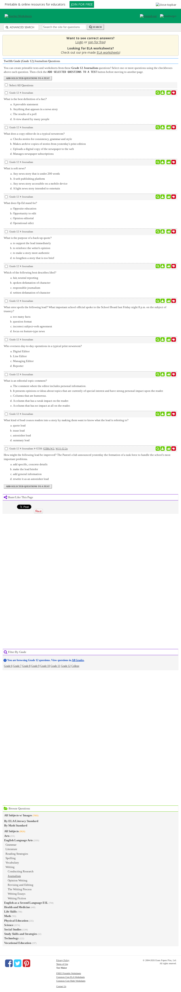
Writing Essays (16, 893)
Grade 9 (35, 666)
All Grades (78, 660)
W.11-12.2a (62, 448)
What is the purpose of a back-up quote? (28, 238)
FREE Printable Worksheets (68, 973)
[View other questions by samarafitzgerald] (162, 374)
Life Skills (10, 911)
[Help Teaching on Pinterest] (26, 963)
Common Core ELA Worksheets (70, 977)
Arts (6, 835)
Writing (10, 867)
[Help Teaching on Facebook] (9, 963)
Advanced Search (21, 27)
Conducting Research (21, 871)
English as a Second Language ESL (26, 902)
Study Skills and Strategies (20, 933)
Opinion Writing (17, 880)
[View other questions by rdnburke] (162, 231)
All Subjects (11, 831)
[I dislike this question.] (173, 93)
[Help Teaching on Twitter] (17, 963)
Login (79, 42)
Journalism (14, 876)
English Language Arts (18, 840)
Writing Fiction (17, 898)
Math (7, 916)
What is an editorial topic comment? (25, 380)
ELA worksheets (108, 52)
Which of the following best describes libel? (30, 272)
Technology (11, 938)
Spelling (11, 858)
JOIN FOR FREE (82, 4)
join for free (96, 42)
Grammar (11, 844)
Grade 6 (8, 666)
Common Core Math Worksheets (70, 981)
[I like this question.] (168, 93)
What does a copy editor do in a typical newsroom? (34, 133)
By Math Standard (15, 825)
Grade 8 (26, 666)
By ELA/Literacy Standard (21, 821)
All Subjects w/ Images (18, 815)
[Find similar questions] (158, 93)
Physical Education (16, 920)
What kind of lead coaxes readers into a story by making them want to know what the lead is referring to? (66, 420)
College (75, 666)
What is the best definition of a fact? (25, 99)
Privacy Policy (62, 960)
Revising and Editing (20, 884)
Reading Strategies (17, 853)
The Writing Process (20, 889)
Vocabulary (12, 862)
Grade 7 (17, 666)
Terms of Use (62, 964)
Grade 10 (45, 666)
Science (8, 925)
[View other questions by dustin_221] (162, 93)
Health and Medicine (17, 907)
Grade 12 (66, 666)
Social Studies (12, 929)
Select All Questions (21, 85)
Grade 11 (55, 666)
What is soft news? (15, 168)
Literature (11, 849)
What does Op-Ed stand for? (20, 203)
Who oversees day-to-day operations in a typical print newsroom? (43, 346)
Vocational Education (17, 943)
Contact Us (61, 986)
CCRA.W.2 (48, 448)
